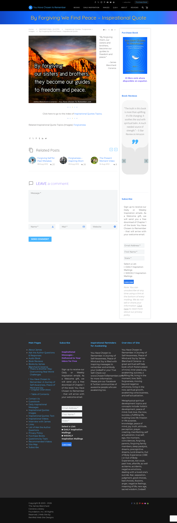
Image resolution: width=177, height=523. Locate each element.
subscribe (127, 2)
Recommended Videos (40, 441)
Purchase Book (141, 2)
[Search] (143, 7)
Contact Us (34, 398)
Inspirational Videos (38, 419)
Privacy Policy (36, 433)
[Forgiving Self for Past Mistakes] (33, 161)
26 (84, 164)
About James (35, 350)
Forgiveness (80, 125)
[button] (111, 149)
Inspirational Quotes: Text (41, 416)
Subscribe (34, 447)
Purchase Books (37, 436)
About (124, 7)
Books (77, 7)
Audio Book (34, 358)
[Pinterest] (104, 2)
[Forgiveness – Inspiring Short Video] (64, 161)
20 (53, 164)
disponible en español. (135, 81)
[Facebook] (95, 2)
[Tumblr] (39, 138)
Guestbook (34, 401)
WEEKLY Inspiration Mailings (135, 274)
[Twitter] (98, 2)
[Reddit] (46, 138)
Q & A (115, 7)
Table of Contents (40, 394)
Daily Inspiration (91, 7)
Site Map (33, 444)
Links (31, 424)
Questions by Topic (38, 439)
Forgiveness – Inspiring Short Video (76, 161)
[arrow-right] (146, 161)
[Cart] (147, 7)
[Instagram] (101, 2)
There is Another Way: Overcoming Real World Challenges (42, 372)
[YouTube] (107, 2)
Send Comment (40, 239)
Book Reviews (36, 361)
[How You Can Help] (110, 2)
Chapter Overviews (41, 389)
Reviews (134, 7)
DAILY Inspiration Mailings (133, 268)
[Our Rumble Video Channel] (113, 2)
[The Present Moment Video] (95, 161)
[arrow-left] (124, 161)
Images (106, 7)
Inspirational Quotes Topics (88, 114)
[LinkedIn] (42, 138)
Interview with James (40, 421)
